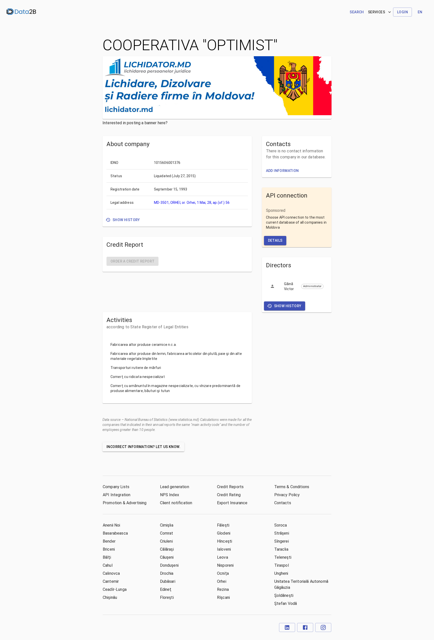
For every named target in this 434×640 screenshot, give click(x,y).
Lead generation (174, 486)
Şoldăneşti (284, 595)
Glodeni (223, 533)
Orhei (221, 581)
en (420, 12)
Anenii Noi (111, 525)
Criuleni (166, 541)
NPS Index (169, 494)
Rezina (223, 589)
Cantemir (111, 581)
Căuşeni (167, 557)
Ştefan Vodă (285, 603)
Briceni (109, 549)
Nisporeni (225, 565)
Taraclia (281, 549)
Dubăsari (167, 581)
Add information (282, 171)
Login (402, 12)
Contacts (282, 502)
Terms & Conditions (291, 486)
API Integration (116, 494)
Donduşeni (169, 565)
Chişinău (110, 597)
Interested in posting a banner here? (135, 122)
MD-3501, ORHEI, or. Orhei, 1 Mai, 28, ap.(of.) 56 (192, 203)
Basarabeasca (115, 533)
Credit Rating (229, 494)
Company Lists (116, 486)
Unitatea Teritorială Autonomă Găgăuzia (301, 584)
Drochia (167, 573)
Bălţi (107, 557)
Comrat (166, 533)
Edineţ (166, 589)
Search (357, 12)
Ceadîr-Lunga (115, 589)
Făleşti (223, 525)
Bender (109, 541)
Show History (126, 220)
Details (275, 240)
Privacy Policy (287, 494)
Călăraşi (167, 549)
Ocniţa (223, 573)
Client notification (176, 502)
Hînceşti (224, 541)
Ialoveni (224, 549)
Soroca (280, 525)
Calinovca (111, 573)
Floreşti (167, 597)
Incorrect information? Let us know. (143, 447)
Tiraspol (281, 565)
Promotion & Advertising (124, 502)
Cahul (108, 565)
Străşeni (281, 533)
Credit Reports (230, 486)
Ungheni (281, 573)
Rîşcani (223, 597)
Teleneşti (282, 557)
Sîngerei (281, 541)
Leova (222, 557)
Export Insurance (232, 502)
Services (376, 12)
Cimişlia (166, 525)
